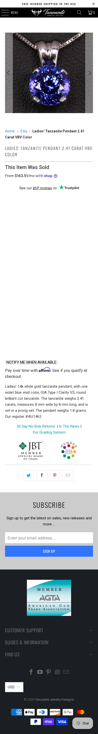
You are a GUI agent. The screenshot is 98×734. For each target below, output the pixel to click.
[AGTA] (68, 451)
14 (10, 283)
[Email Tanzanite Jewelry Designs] (66, 672)
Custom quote (72, 342)
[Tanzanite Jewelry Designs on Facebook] (31, 672)
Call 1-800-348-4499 (26, 343)
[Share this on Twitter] (28, 475)
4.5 (22, 242)
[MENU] (2, 13)
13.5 (75, 269)
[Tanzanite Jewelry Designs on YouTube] (40, 672)
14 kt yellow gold (59, 206)
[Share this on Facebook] (41, 475)
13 (62, 269)
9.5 (58, 256)
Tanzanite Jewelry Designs (54, 699)
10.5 (83, 256)
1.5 (34, 228)
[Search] (79, 13)
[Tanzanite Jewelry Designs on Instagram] (57, 672)
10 (70, 256)
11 (10, 269)
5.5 (46, 242)
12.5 (49, 269)
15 (36, 283)
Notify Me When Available (31, 362)
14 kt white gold (22, 206)
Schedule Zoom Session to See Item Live (49, 303)
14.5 (23, 283)
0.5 (10, 228)
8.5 (34, 256)
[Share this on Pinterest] (55, 475)
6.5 (70, 242)
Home (10, 131)
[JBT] (30, 451)
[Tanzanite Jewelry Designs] (49, 13)
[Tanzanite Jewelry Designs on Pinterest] (49, 672)
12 (36, 269)
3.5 (82, 228)
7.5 (10, 256)
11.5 (23, 269)
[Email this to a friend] (68, 475)
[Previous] (9, 73)
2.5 (58, 228)
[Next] (89, 73)
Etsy (24, 131)
